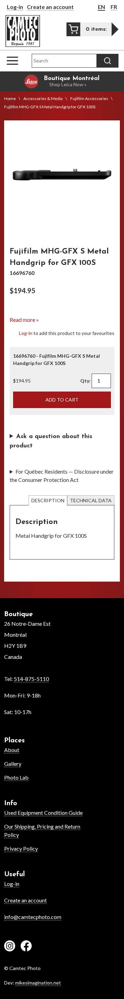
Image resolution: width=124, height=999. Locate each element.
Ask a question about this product (51, 441)
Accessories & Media (43, 98)
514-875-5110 (31, 678)
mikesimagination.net (38, 983)
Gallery (12, 763)
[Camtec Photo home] (23, 31)
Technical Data (91, 500)
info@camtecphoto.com (32, 916)
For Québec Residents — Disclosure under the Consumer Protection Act (62, 475)
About (11, 749)
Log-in (15, 6)
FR (114, 6)
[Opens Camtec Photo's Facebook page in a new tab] (26, 946)
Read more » (24, 319)
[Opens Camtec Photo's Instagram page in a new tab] (9, 946)
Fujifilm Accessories (89, 98)
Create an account (50, 6)
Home (10, 98)
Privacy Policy (21, 848)
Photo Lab (16, 777)
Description (47, 500)
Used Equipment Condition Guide (43, 812)
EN (101, 6)
